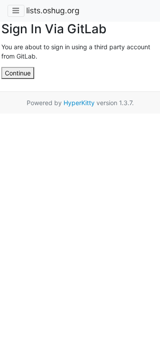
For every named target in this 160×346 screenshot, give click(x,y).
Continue (18, 73)
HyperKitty (79, 102)
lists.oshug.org (53, 10)
